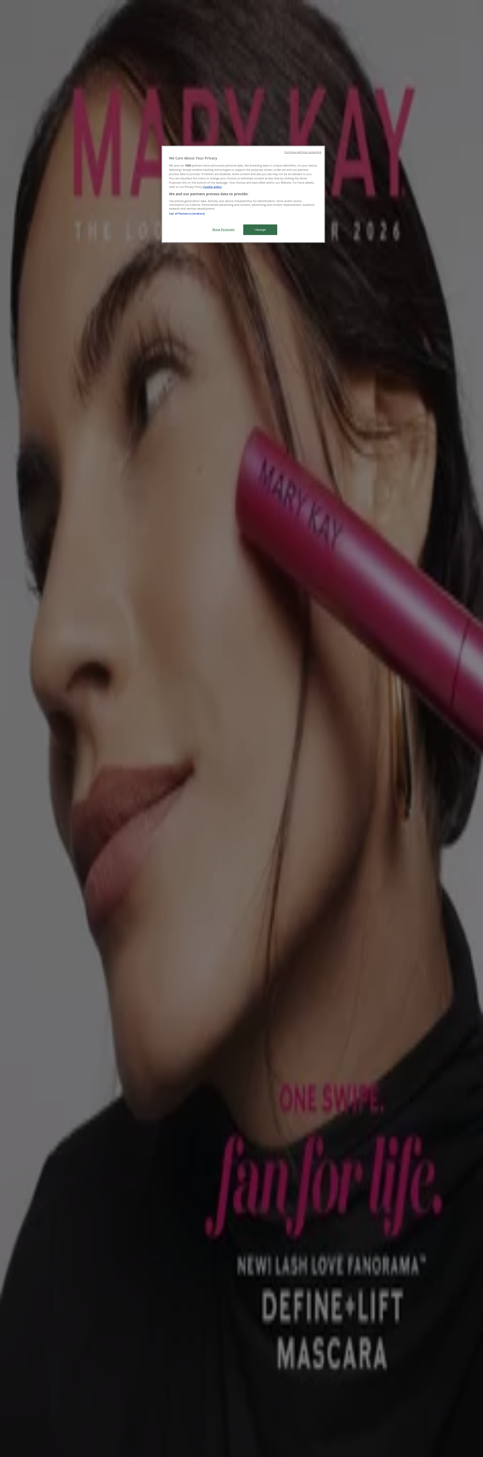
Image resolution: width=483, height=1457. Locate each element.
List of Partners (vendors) (187, 213)
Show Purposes (223, 229)
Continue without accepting (302, 152)
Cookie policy (212, 187)
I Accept (260, 229)
